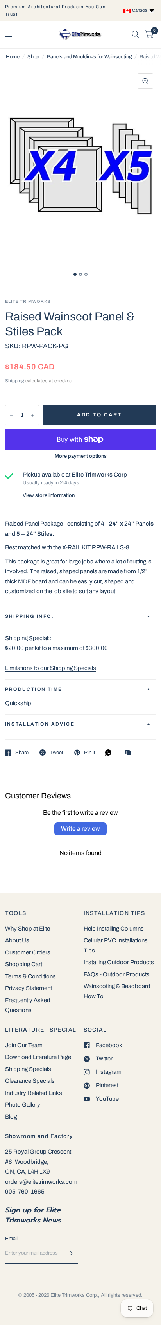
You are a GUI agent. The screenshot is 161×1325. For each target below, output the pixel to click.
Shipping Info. (29, 616)
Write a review (80, 828)
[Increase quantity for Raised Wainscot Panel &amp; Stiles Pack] (33, 415)
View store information (49, 495)
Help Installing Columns (114, 928)
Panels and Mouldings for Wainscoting (89, 56)
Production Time (34, 689)
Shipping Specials (28, 1069)
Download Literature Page (38, 1057)
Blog (11, 1117)
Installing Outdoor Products (119, 962)
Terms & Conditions (30, 976)
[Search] (135, 34)
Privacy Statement (28, 988)
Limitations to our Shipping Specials (50, 668)
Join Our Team (24, 1045)
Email (11, 1238)
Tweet (56, 752)
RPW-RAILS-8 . (112, 547)
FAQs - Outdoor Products (117, 974)
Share (22, 752)
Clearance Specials (30, 1081)
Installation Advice (40, 724)
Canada (140, 10)
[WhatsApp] (110, 752)
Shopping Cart (23, 964)
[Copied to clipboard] (130, 753)
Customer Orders (27, 952)
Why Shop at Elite (27, 928)
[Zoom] (145, 81)
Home (13, 56)
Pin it (89, 752)
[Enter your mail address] (70, 1253)
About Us (17, 940)
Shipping (14, 380)
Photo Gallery (22, 1105)
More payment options (81, 456)
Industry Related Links (33, 1093)
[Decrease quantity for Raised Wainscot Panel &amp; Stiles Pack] (11, 415)
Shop (33, 56)
